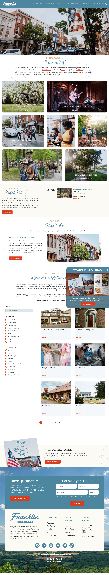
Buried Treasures (48, 406)
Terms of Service (93, 496)
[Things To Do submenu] (66, 3)
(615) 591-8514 (88, 537)
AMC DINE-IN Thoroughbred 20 (54, 330)
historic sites (46, 70)
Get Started (20, 498)
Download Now (53, 462)
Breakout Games (81, 368)
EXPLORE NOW (88, 304)
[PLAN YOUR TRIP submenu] (43, 3)
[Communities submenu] (54, 3)
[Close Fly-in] (106, 270)
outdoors (79, 70)
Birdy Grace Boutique (50, 368)
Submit (77, 503)
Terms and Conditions (63, 554)
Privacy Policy (84, 496)
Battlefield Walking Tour (84, 330)
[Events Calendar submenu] (80, 3)
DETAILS (76, 198)
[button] (19, 320)
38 (55, 422)
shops (63, 70)
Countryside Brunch (82, 189)
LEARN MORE (15, 258)
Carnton (78, 406)
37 (51, 422)
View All (7, 212)
